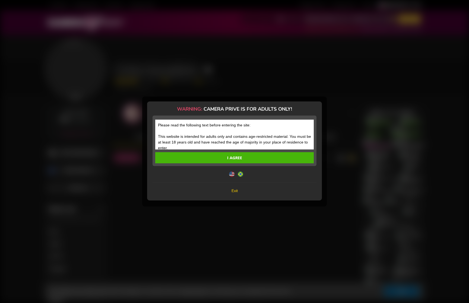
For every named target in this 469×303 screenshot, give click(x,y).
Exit (235, 191)
